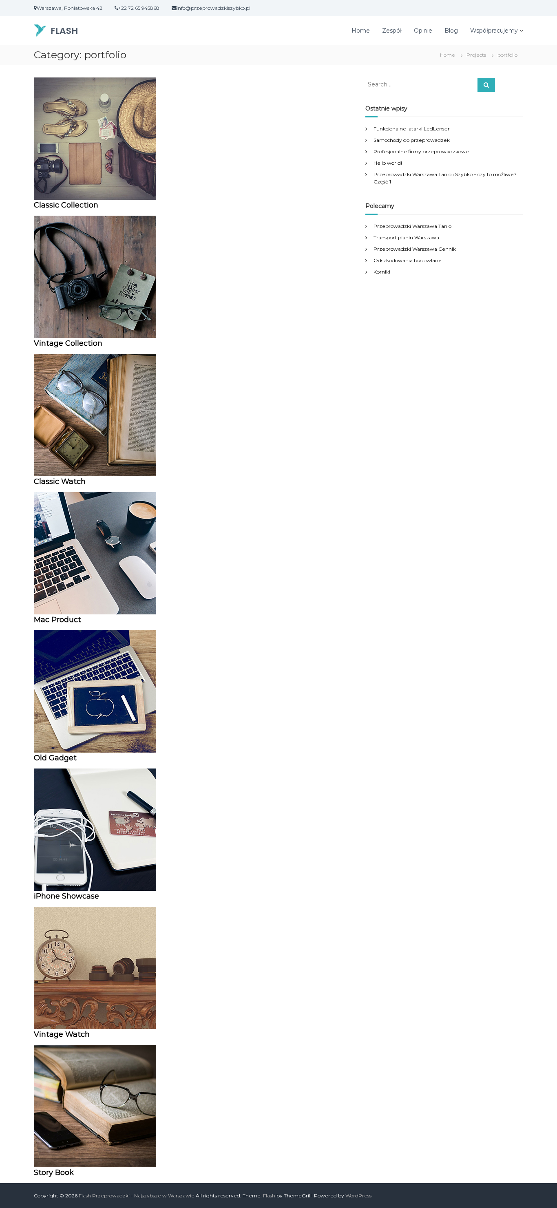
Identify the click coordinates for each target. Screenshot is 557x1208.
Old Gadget (55, 757)
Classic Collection (66, 205)
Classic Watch (60, 481)
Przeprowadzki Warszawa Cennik (415, 249)
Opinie (423, 30)
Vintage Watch (62, 1034)
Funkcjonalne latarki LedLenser (412, 129)
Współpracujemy (494, 30)
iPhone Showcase (66, 896)
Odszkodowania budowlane (408, 260)
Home (360, 30)
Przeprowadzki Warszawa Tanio (412, 226)
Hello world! (388, 163)
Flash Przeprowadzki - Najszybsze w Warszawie (137, 1196)
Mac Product (57, 619)
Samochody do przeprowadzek (412, 140)
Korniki (382, 272)
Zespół (392, 30)
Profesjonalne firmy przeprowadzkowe (421, 151)
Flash (269, 1196)
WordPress (358, 1196)
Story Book (54, 1172)
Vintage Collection (68, 343)
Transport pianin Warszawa (406, 237)
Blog (451, 30)
